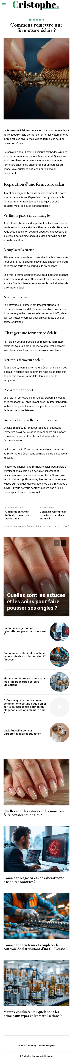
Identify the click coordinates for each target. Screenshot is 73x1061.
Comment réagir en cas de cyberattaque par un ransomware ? (25, 631)
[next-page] (63, 543)
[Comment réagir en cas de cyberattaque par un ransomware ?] (59, 632)
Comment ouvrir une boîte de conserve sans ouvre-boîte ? (18, 515)
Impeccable (36, 19)
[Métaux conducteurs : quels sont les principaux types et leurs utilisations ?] (59, 682)
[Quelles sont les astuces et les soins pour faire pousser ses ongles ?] (36, 576)
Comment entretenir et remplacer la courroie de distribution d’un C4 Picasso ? (25, 656)
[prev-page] (57, 543)
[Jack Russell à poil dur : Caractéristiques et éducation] (59, 732)
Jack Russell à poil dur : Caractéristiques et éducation (22, 732)
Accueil (7, 526)
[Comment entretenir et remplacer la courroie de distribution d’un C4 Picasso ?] (59, 657)
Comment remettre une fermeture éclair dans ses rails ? (53, 515)
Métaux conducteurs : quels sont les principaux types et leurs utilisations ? (24, 682)
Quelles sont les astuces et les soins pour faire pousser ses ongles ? (36, 601)
